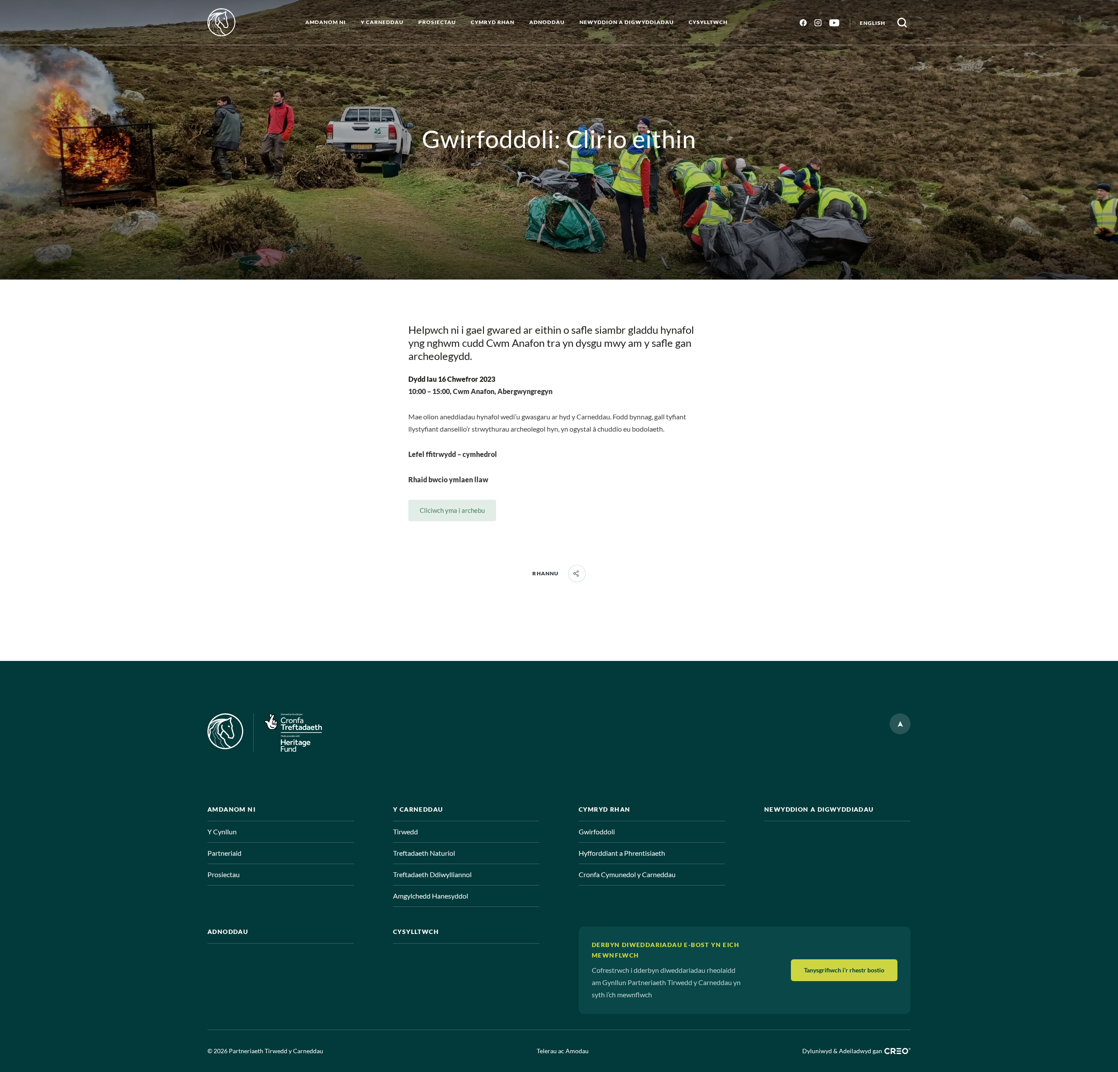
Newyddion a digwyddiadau (627, 22)
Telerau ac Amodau (563, 1051)
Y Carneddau (382, 22)
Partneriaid (224, 853)
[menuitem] (873, 22)
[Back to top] (900, 723)
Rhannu (545, 573)
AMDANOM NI (231, 809)
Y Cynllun (222, 831)
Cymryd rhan (492, 22)
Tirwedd (405, 831)
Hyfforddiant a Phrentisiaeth (622, 853)
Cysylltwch (708, 22)
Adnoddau (547, 22)
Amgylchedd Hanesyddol (430, 896)
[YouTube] (834, 22)
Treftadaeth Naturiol (424, 853)
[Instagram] (818, 22)
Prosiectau (437, 22)
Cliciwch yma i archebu (452, 510)
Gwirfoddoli (597, 831)
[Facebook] (803, 22)
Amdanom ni (325, 22)
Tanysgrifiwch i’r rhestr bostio (844, 970)
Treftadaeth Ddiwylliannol (432, 874)
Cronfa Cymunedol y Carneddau (627, 874)
